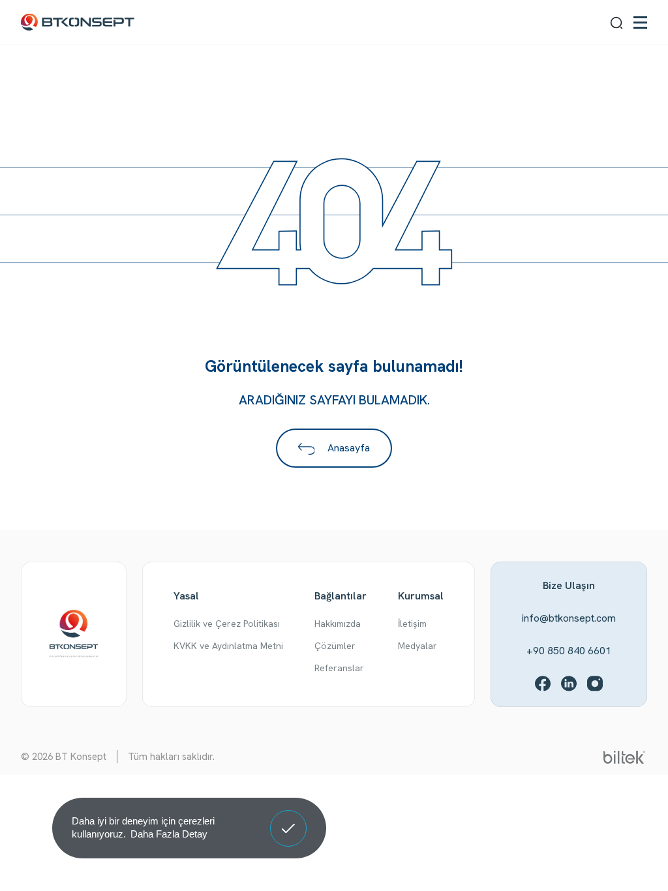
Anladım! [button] (289, 818)
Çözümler (335, 646)
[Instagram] (595, 683)
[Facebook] (543, 683)
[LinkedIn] (569, 683)
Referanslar (339, 668)
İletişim (412, 623)
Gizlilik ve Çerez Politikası (227, 623)
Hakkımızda (337, 623)
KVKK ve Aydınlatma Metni (228, 646)
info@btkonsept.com (569, 618)
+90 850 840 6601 (568, 650)
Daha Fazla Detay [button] (168, 833)
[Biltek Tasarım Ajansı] (624, 756)
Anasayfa (347, 448)
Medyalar (417, 646)
